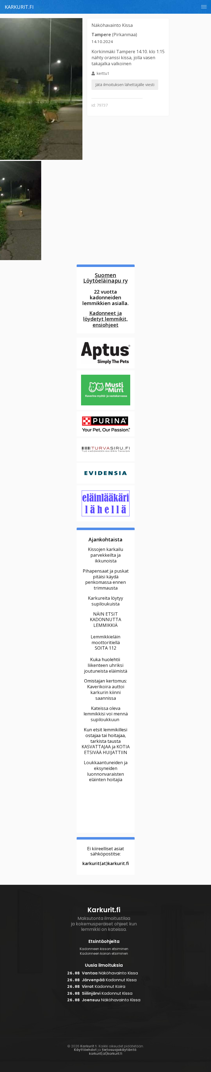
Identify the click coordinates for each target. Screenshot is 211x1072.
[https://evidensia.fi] (106, 483)
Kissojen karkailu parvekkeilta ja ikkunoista (105, 555)
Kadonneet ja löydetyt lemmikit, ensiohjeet (105, 319)
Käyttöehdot (85, 1049)
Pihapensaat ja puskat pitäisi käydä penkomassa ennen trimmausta (106, 579)
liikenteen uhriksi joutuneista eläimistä (105, 668)
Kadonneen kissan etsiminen (104, 949)
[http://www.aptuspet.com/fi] (106, 368)
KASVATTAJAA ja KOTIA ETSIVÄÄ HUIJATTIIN (106, 749)
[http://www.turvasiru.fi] (106, 460)
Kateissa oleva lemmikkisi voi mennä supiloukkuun (106, 714)
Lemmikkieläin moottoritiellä (105, 640)
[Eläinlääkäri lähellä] (106, 520)
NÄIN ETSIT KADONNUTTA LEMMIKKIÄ (105, 620)
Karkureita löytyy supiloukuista (105, 601)
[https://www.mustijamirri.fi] (106, 409)
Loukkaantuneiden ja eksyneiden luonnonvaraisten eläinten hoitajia (105, 771)
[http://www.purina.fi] (106, 436)
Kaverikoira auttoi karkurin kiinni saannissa (105, 692)
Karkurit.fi (19, 7)
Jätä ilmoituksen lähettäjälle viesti (124, 84)
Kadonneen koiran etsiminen (104, 954)
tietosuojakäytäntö (119, 1049)
